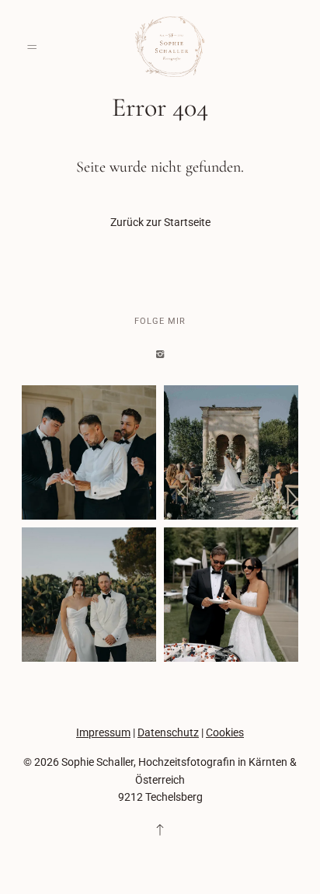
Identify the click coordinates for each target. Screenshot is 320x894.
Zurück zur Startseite (160, 222)
